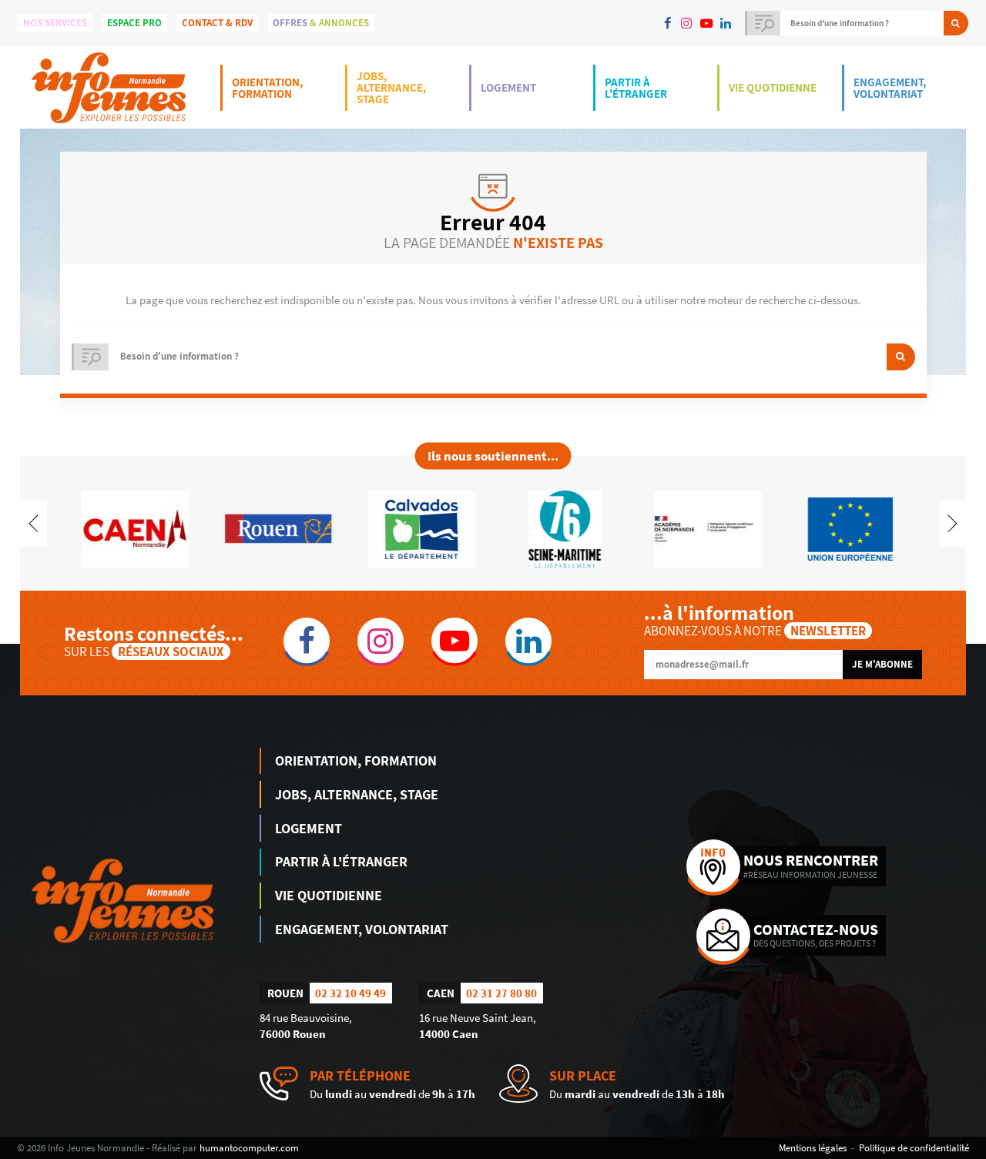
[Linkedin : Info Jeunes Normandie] (725, 23)
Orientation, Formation (267, 88)
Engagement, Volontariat (890, 88)
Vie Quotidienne (773, 87)
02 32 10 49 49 (350, 993)
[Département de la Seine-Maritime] (565, 528)
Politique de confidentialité (914, 1147)
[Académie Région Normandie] (708, 528)
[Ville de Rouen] (278, 528)
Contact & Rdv (217, 22)
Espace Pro (134, 22)
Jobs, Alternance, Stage (391, 87)
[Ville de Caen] (135, 528)
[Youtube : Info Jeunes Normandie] (706, 23)
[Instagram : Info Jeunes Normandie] (687, 23)
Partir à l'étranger (636, 88)
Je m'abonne (882, 664)
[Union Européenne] (851, 528)
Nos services (55, 22)
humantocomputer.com (249, 1147)
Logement (508, 87)
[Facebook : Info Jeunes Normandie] (667, 23)
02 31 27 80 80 (501, 993)
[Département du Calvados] (421, 528)
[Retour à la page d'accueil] (108, 87)
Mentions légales (813, 1147)
